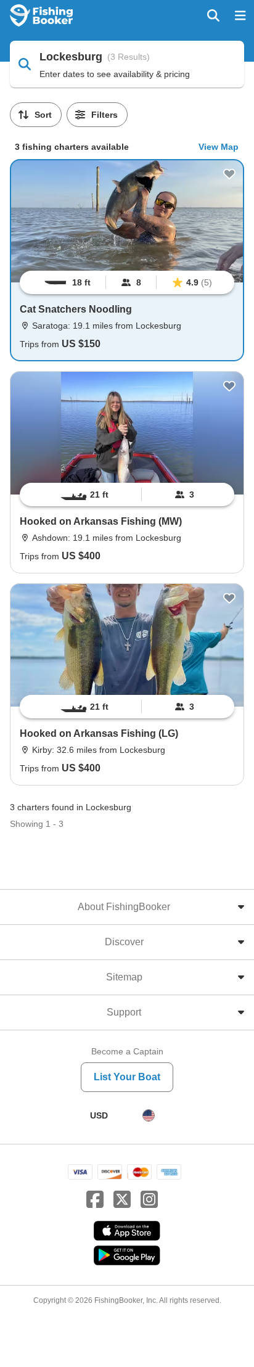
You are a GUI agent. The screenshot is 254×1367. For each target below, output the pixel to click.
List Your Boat (127, 1077)
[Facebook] (95, 1200)
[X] (122, 1200)
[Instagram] (149, 1200)
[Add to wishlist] (229, 174)
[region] (127, 282)
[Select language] (148, 1115)
